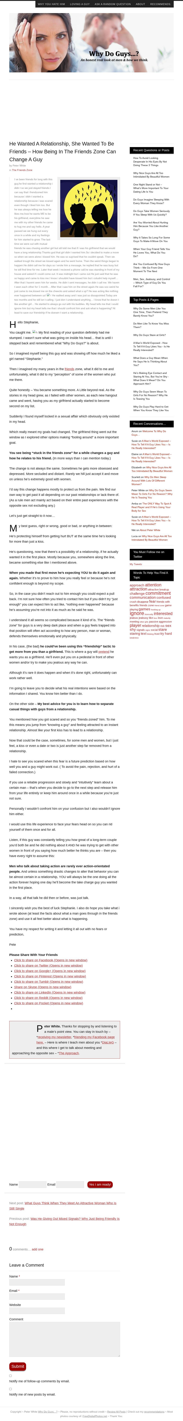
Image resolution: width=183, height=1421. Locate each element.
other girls (144, 622)
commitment (158, 593)
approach (137, 585)
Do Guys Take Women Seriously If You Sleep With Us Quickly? (151, 213)
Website (15, 1305)
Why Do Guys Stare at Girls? (149, 335)
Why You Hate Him (51, 4)
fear (152, 601)
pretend (103, 652)
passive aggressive (160, 621)
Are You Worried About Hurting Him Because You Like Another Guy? (150, 226)
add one (37, 1249)
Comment (16, 1319)
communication (143, 597)
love (160, 617)
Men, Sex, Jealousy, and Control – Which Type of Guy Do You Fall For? (151, 283)
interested (163, 613)
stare (162, 629)
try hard (166, 633)
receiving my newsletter (54, 1037)
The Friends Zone (22, 170)
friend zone (159, 605)
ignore (137, 613)
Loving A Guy (80, 4)
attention (153, 584)
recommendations (154, 1411)
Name (13, 1184)
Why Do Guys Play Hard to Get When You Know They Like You (151, 408)
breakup (164, 589)
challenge (137, 593)
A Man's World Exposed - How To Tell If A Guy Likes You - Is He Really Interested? (151, 346)
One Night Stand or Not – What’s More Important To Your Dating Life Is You (151, 188)
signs (147, 630)
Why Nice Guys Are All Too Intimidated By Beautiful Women (151, 175)
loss (155, 618)
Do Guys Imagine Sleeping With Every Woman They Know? (151, 201)
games (144, 609)
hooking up (155, 610)
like (151, 617)
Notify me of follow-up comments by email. (39, 1381)
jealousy (143, 617)
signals (141, 629)
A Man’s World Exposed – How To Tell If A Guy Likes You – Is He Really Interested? (151, 444)
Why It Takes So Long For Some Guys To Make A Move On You (151, 239)
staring (135, 633)
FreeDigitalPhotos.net (95, 1416)
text (143, 633)
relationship (151, 626)
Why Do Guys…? (48, 1411)
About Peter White (150, 530)
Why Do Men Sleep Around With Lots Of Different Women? (149, 481)
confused (164, 597)
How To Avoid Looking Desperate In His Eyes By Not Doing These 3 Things (150, 162)
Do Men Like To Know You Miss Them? (151, 325)
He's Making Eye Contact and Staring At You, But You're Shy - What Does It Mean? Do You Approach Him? (151, 378)
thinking (150, 634)
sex (168, 625)
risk (162, 625)
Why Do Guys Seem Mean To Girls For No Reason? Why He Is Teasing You (150, 395)
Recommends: (160, 4)
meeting (134, 621)
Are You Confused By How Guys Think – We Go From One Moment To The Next (151, 268)
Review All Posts (116, 1411)
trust (157, 633)
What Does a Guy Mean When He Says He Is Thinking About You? (150, 362)
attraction (138, 589)
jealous (134, 617)
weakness (134, 638)
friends (69, 369)
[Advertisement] (91, 110)
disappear (143, 601)
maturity (167, 618)
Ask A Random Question (113, 4)
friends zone (147, 605)
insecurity (149, 614)
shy (133, 629)
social (154, 629)
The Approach (69, 1053)
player (135, 625)
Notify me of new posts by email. (32, 1394)
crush (133, 601)
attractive (153, 589)
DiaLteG (108, 1042)
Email (51, 1184)
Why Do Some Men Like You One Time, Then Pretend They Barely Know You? (150, 312)
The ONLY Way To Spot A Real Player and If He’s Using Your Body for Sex (151, 507)
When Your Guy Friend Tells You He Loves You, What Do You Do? (151, 253)
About (140, 4)
